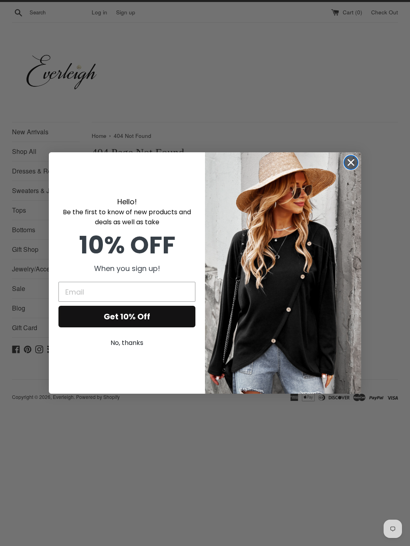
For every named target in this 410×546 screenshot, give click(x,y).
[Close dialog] (351, 162)
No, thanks (127, 342)
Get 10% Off (127, 316)
